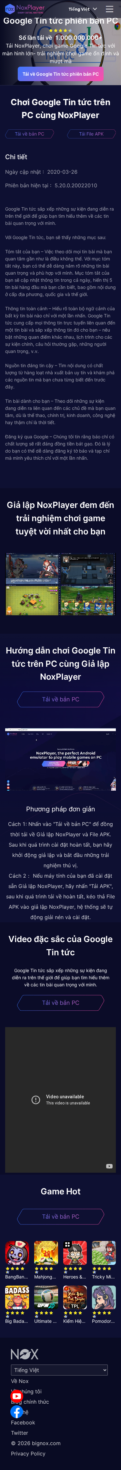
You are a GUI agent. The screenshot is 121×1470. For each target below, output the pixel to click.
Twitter (19, 1433)
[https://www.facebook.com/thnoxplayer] (16, 1411)
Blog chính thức (30, 1402)
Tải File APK (91, 134)
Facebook (23, 1422)
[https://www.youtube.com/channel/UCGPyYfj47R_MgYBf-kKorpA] (16, 1396)
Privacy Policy (28, 1453)
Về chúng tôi (26, 1391)
